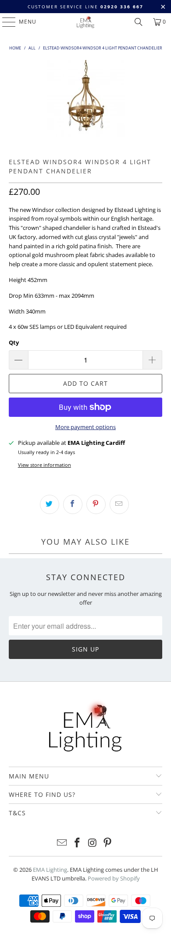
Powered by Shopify (114, 878)
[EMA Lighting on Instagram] (93, 843)
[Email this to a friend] (119, 504)
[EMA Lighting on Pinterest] (107, 843)
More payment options (85, 427)
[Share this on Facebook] (72, 504)
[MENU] (4, 22)
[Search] (138, 22)
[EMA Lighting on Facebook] (77, 843)
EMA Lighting (50, 870)
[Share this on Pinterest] (96, 504)
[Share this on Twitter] (49, 504)
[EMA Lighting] (85, 22)
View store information (44, 464)
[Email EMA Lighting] (62, 843)
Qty (14, 342)
